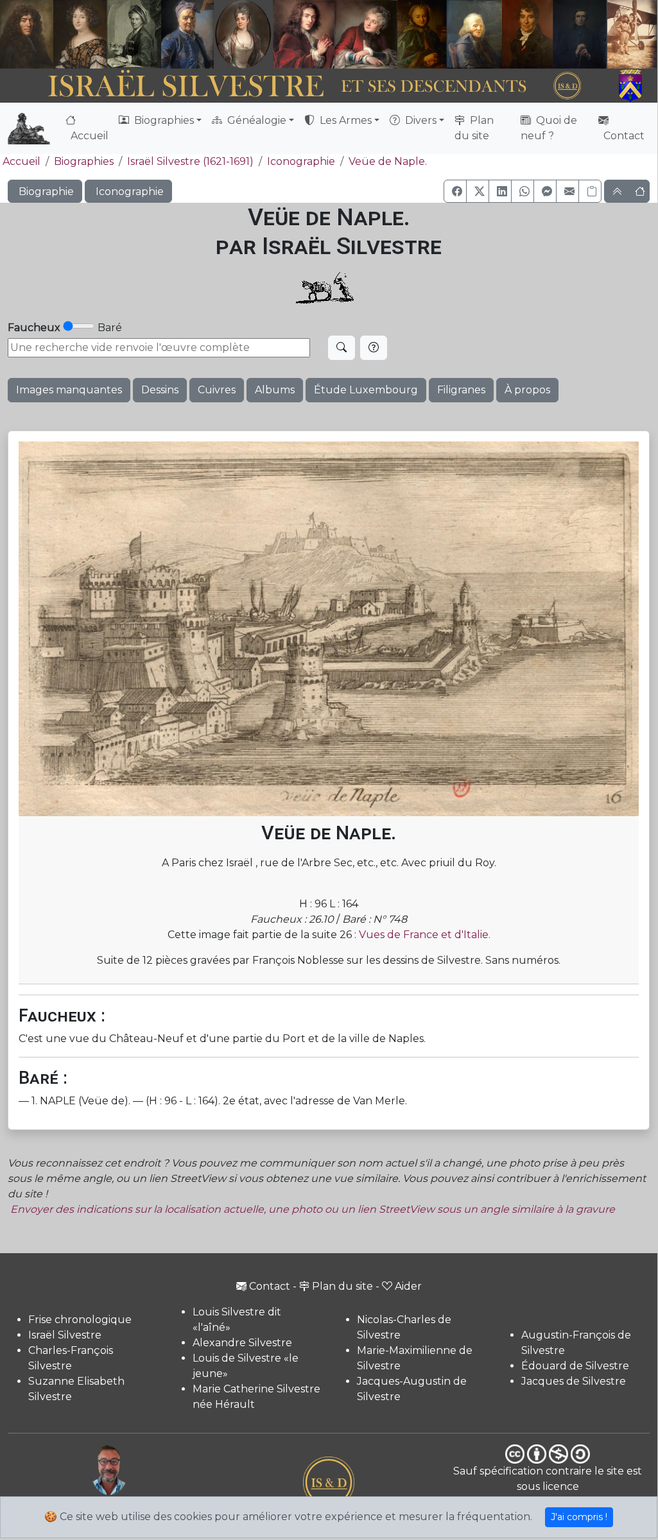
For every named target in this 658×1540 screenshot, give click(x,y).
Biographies (84, 161)
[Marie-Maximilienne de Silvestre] (421, 34)
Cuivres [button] (217, 390)
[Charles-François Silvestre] (134, 34)
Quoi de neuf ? (549, 128)
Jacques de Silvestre (573, 1381)
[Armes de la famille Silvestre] (632, 86)
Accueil (88, 136)
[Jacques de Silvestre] (632, 34)
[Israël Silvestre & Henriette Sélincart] (53, 35)
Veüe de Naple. (388, 161)
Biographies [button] (163, 120)
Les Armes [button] (344, 120)
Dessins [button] (159, 390)
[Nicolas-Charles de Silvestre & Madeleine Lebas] (335, 34)
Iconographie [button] (128, 191)
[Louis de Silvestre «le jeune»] (188, 34)
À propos (527, 390)
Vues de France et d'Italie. (424, 934)
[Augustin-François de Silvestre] (527, 34)
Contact (623, 136)
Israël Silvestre (64, 1335)
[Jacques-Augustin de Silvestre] (473, 34)
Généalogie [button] (255, 120)
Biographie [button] (45, 191)
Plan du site (474, 128)
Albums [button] (275, 390)
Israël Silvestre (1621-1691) (190, 161)
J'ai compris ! (579, 1517)
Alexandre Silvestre (242, 1343)
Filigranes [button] (461, 390)
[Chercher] (341, 348)
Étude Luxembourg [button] (366, 390)
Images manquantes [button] (69, 390)
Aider (408, 1286)
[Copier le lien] (590, 191)
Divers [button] (420, 120)
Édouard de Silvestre (575, 1366)
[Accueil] (303, 86)
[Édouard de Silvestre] (580, 34)
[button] (455, 191)
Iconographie (301, 161)
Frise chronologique (80, 1319)
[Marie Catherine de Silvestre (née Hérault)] (242, 34)
